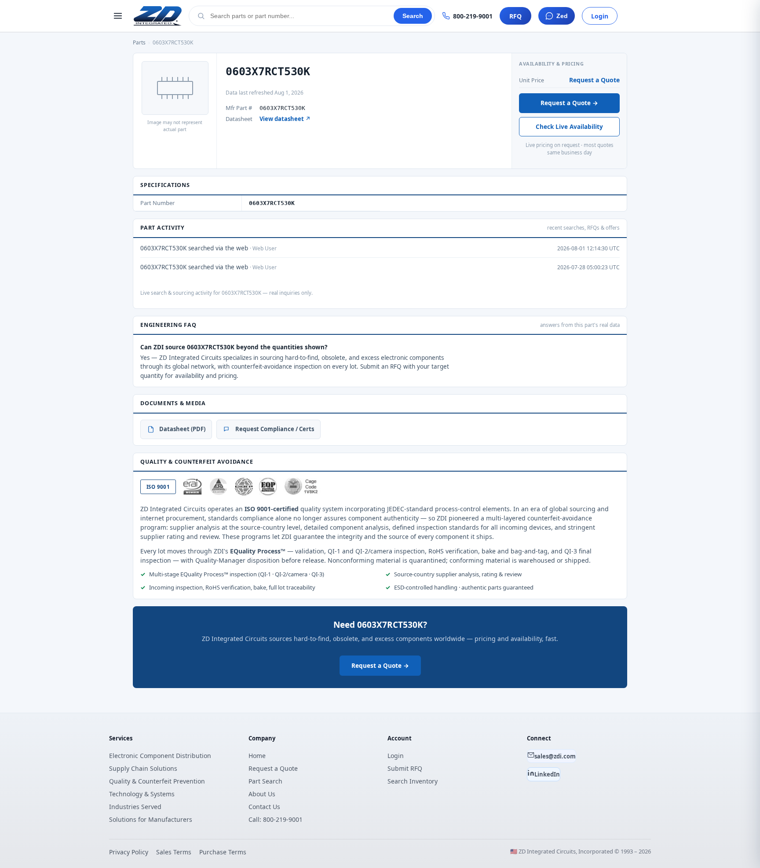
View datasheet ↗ (285, 119)
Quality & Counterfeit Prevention (157, 781)
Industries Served (135, 806)
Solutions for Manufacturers (150, 819)
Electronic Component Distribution (160, 755)
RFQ (515, 16)
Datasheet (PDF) (182, 429)
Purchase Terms (222, 852)
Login (599, 16)
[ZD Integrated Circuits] (158, 16)
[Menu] (118, 16)
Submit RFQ (404, 768)
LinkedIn (547, 774)
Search (412, 16)
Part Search (265, 781)
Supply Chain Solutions (143, 768)
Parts (139, 42)
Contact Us (264, 806)
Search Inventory (412, 781)
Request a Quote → (569, 103)
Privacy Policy (128, 852)
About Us (261, 794)
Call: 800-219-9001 (275, 819)
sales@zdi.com (555, 756)
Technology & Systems (142, 794)
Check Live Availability (569, 127)
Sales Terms (173, 852)
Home (257, 755)
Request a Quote (594, 80)
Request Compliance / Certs (274, 429)
